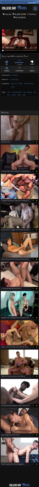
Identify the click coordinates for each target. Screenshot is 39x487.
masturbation (17, 92)
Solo (12, 87)
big (24, 92)
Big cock (14, 83)
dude (19, 95)
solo (34, 92)
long (8, 95)
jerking (29, 92)
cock (9, 92)
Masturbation (29, 83)
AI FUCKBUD (20, 17)
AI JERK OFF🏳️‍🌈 (20, 14)
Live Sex (7, 14)
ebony (14, 95)
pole (24, 95)
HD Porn (32, 14)
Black (21, 83)
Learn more (32, 3)
